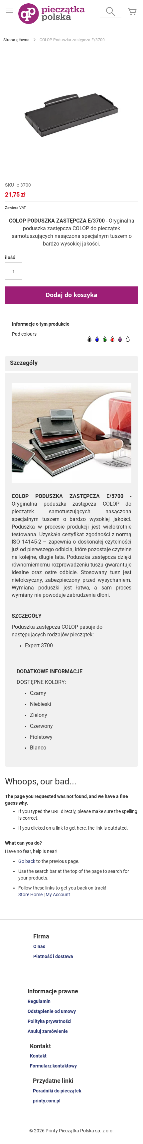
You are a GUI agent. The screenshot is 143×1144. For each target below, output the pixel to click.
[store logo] (51, 13)
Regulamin (39, 1001)
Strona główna (16, 40)
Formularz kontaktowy (53, 1065)
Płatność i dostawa (53, 956)
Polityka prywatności (50, 1021)
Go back (26, 861)
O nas (39, 946)
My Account (58, 894)
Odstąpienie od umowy (52, 1011)
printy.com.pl (47, 1100)
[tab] (71, 363)
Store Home (30, 894)
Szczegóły (24, 362)
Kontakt (38, 1056)
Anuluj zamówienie (48, 1031)
